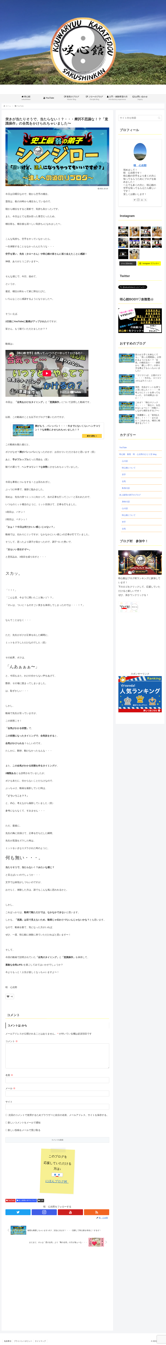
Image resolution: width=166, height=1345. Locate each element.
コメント (11, 1041)
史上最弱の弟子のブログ (27, 1200)
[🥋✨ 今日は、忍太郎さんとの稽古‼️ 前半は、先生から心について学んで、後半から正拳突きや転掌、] (157, 232)
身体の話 (126, 501)
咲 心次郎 (140, 165)
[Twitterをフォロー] (18, 1212)
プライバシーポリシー (23, 1341)
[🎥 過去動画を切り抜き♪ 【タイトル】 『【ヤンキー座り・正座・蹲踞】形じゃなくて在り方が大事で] (135, 243)
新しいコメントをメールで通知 (24, 1122)
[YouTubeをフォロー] (70, 1212)
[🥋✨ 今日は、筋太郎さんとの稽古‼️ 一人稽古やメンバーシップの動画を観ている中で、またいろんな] (135, 232)
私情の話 (126, 488)
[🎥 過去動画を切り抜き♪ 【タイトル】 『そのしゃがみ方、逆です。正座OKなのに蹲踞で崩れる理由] (123, 232)
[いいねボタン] (8, 996)
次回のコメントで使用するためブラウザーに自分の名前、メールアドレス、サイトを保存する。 (58, 1115)
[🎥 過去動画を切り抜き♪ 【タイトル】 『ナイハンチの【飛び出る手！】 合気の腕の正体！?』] (123, 254)
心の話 (125, 461)
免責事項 (7, 1341)
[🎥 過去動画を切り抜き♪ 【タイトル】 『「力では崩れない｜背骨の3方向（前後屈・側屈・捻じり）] (146, 232)
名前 (9, 1075)
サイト (8, 1101)
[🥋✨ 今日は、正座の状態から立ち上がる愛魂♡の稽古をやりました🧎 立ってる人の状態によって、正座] (135, 254)
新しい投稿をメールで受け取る (24, 1130)
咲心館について (129, 468)
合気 (41, 1200)
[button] (159, 117)
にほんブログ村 (57, 1181)
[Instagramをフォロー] (44, 1212)
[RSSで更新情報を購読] (96, 1212)
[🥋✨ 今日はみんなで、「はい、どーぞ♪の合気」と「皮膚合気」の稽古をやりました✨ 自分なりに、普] (123, 243)
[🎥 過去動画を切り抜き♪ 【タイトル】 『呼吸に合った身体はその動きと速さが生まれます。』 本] (157, 243)
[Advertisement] (57, 1287)
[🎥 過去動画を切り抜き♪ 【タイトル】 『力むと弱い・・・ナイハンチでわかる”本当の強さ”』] (146, 243)
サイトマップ (40, 1341)
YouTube (11, 1200)
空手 (124, 474)
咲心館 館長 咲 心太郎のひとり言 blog (137, 454)
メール (10, 1088)
